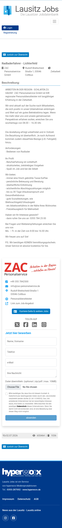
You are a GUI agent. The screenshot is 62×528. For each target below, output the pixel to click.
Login (9, 27)
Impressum (8, 499)
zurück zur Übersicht (17, 54)
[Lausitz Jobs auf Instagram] (5, 518)
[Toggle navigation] (54, 21)
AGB (36, 499)
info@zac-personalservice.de (25, 286)
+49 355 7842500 (19, 281)
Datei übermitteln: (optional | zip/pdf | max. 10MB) (31, 381)
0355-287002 (14, 489)
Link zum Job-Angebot (22, 303)
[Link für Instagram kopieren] (44, 324)
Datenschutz (22, 406)
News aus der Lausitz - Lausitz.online (21, 510)
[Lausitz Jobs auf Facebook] (13, 518)
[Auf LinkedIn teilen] (34, 324)
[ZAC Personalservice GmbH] (31, 269)
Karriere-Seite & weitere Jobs (33, 311)
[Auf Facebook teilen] (25, 324)
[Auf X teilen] (17, 324)
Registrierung (10, 32)
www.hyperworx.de (31, 489)
